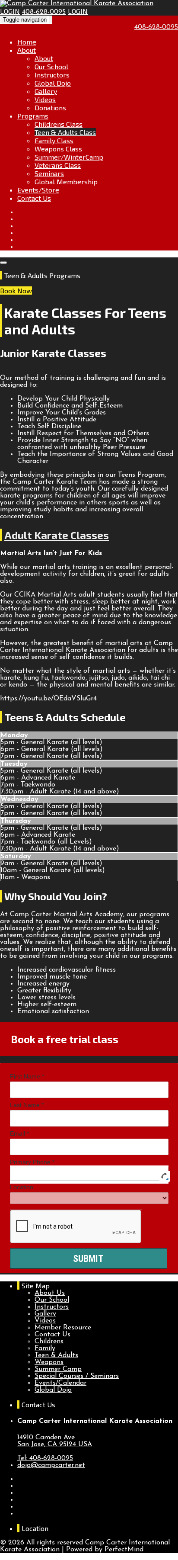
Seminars (49, 173)
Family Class (54, 140)
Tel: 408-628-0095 (45, 1458)
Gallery (46, 91)
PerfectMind (124, 1549)
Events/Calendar (60, 1383)
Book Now (16, 290)
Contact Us (34, 198)
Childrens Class (59, 124)
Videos (45, 99)
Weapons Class (58, 148)
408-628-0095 (44, 12)
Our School (51, 66)
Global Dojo (53, 83)
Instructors (52, 75)
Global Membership (66, 181)
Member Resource (63, 1327)
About (26, 50)
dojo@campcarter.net (51, 1465)
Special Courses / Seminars (77, 1376)
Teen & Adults (56, 1355)
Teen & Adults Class (65, 132)
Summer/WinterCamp (69, 157)
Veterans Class (58, 165)
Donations (50, 107)
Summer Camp (58, 1369)
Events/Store (38, 190)
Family (45, 1348)
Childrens (49, 1341)
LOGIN (10, 11)
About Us (50, 1293)
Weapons (49, 1362)
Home (26, 42)
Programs (32, 116)
